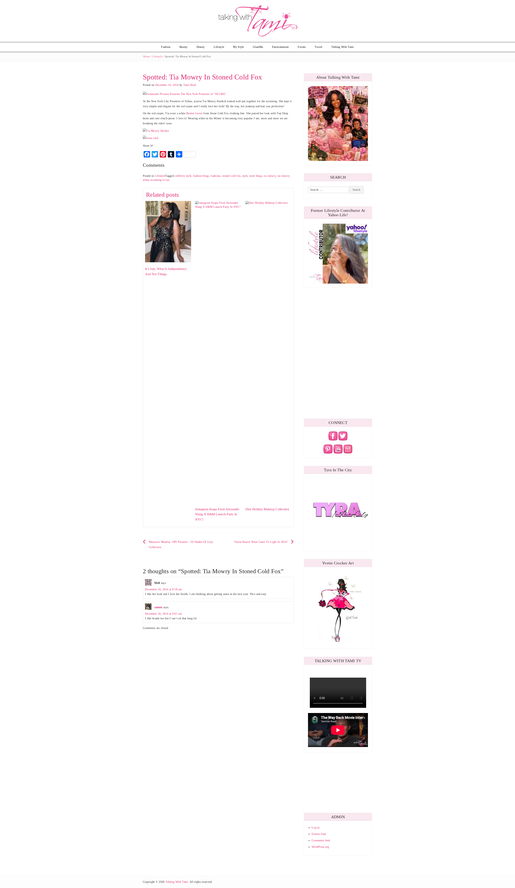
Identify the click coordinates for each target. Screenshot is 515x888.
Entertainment (280, 46)
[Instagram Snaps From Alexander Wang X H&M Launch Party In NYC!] (218, 351)
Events (302, 46)
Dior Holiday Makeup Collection (267, 509)
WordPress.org (320, 846)
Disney (201, 46)
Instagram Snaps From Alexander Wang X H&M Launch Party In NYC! (217, 514)
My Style (238, 46)
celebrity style (183, 175)
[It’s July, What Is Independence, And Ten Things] (168, 231)
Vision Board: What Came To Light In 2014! (261, 541)
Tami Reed (189, 84)
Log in (316, 827)
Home (146, 56)
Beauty (183, 46)
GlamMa (258, 46)
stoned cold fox (231, 175)
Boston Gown (194, 113)
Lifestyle (219, 46)
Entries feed (319, 834)
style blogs (255, 175)
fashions (215, 175)
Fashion (165, 46)
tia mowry (270, 175)
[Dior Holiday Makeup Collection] (268, 351)
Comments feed (321, 840)
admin (158, 607)
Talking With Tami (342, 46)
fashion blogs (201, 175)
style (245, 175)
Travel (318, 46)
